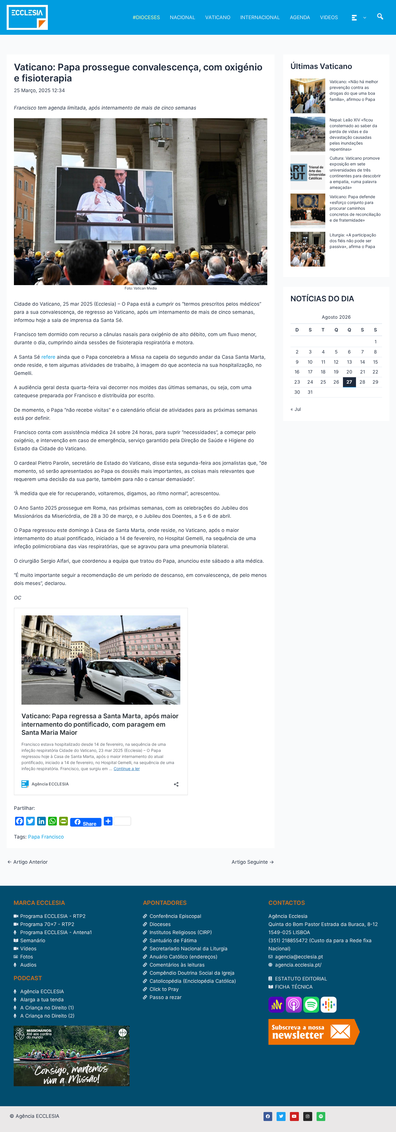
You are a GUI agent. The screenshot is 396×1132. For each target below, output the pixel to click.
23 (297, 382)
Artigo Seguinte (253, 862)
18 (323, 372)
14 (362, 362)
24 (310, 382)
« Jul (295, 409)
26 (336, 382)
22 (375, 372)
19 (336, 372)
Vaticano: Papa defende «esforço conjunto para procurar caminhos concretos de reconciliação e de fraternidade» (355, 208)
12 (336, 362)
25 (323, 382)
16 (297, 372)
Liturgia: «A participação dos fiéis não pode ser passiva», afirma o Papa (353, 240)
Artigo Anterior (27, 862)
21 (362, 372)
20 (349, 372)
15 (375, 362)
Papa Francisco (46, 837)
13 (349, 362)
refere (47, 357)
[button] (363, 17)
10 (310, 362)
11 (323, 362)
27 (349, 382)
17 (310, 372)
